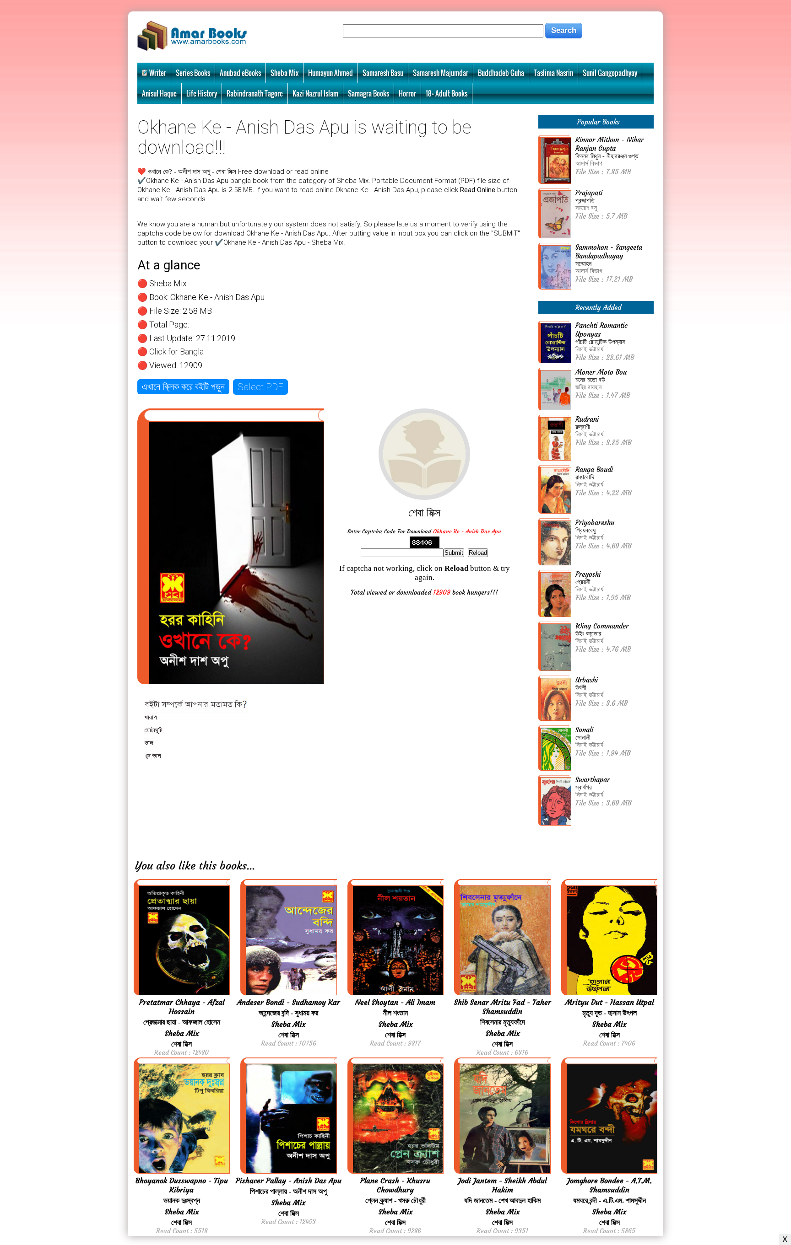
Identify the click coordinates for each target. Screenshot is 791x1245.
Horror (407, 93)
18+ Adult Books (446, 93)
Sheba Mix (284, 73)
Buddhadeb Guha (501, 73)
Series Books (193, 73)
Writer (157, 73)
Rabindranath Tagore (255, 93)
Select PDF (260, 386)
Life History (201, 93)
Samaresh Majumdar (440, 73)
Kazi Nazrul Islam (315, 93)
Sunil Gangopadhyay (610, 73)
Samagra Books (368, 93)
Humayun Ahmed (330, 73)
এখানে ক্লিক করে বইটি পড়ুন (183, 386)
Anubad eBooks (240, 73)
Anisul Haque (159, 93)
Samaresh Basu (383, 73)
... (251, 866)
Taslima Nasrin (553, 73)
